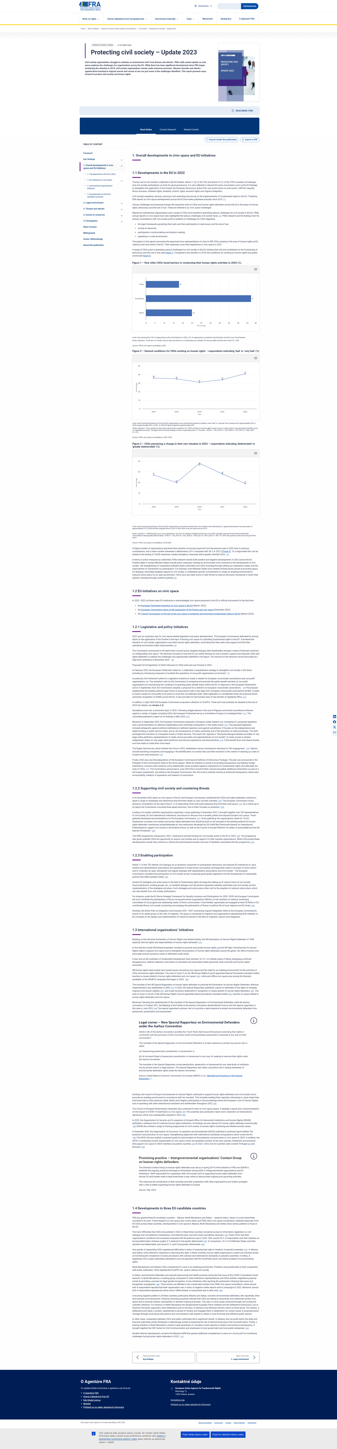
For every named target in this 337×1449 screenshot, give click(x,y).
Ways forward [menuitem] (89, 227)
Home (83, 29)
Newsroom (207, 19)
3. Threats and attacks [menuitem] (93, 208)
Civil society (142, 29)
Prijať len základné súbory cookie (228, 1434)
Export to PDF (251, 139)
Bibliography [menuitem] (89, 233)
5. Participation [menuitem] (90, 221)
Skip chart (196, 268)
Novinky (87, 1403)
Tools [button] (189, 19)
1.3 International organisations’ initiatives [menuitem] (100, 187)
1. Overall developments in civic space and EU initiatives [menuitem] (98, 166)
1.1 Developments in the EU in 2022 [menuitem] (101, 174)
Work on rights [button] (89, 19)
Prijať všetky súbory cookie (195, 1434)
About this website (205, 1423)
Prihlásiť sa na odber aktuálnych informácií (103, 1407)
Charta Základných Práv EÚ (96, 1396)
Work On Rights (93, 29)
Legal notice (218, 1423)
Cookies (228, 1423)
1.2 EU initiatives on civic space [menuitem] (99, 180)
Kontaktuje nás (178, 1400)
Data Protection (239, 1423)
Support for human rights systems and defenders (118, 29)
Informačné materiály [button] (165, 19)
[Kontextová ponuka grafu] (255, 269)
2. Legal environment (240, 1357)
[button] (334, 716)
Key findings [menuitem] (89, 159)
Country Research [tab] (168, 129)
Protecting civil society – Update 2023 (162, 29)
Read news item (244, 110)
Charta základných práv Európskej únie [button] (125, 19)
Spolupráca (225, 19)
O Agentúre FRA (91, 1393)
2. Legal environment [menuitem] (93, 202)
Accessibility (252, 1423)
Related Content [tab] (191, 129)
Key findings (151, 1357)
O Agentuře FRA (246, 19)
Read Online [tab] (146, 129)
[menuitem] (121, 160)
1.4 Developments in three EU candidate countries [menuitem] (99, 195)
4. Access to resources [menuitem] (94, 215)
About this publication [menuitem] (93, 245)
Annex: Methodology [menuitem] (93, 239)
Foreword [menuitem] (87, 153)
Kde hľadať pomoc (92, 1400)
